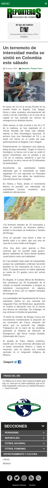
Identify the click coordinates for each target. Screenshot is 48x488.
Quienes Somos (19, 485)
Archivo (32, 485)
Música (7, 463)
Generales (25, 69)
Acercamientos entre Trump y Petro (24, 34)
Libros (6, 459)
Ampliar (24, 36)
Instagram (24, 478)
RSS (31, 478)
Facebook (9, 478)
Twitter (17, 478)
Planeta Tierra (36, 69)
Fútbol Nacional (15, 443)
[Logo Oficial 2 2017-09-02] (24, 407)
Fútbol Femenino (15, 449)
